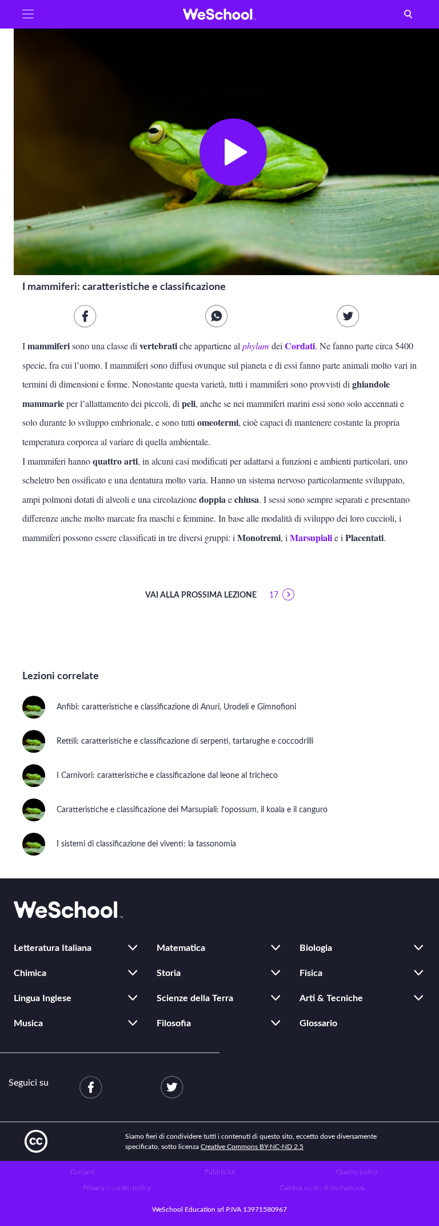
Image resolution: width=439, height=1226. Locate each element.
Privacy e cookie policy (117, 1187)
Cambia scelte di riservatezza (322, 1187)
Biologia (316, 948)
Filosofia (174, 1023)
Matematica (181, 948)
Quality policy (357, 1171)
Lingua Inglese (42, 998)
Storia (169, 973)
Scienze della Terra (195, 998)
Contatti (82, 1171)
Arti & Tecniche (331, 998)
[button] (28, 14)
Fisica (311, 973)
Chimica (30, 973)
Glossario (318, 1023)
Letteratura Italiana (52, 948)
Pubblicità (220, 1171)
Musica (28, 1023)
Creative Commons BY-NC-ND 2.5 (252, 1146)
